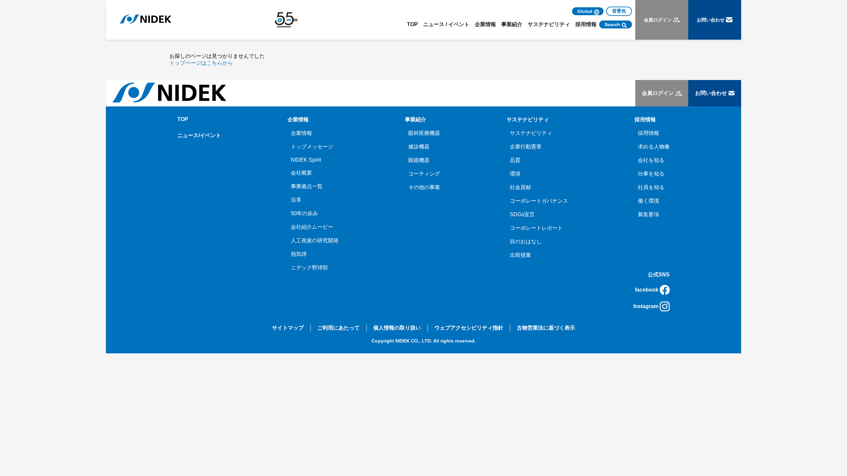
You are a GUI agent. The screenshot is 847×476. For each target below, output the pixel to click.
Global (584, 11)
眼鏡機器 (418, 160)
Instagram (645, 306)
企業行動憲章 (526, 146)
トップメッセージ (312, 146)
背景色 (619, 11)
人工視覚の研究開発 (314, 240)
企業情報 (301, 133)
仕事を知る (651, 174)
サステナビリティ (531, 133)
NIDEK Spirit (306, 160)
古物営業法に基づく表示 (546, 328)
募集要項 (648, 214)
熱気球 (299, 254)
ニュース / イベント (446, 24)
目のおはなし (526, 241)
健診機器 (418, 146)
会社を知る (651, 160)
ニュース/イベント (199, 135)
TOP (412, 24)
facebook (646, 290)
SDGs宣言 (522, 214)
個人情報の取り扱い (397, 328)
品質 (515, 160)
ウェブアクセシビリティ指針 (468, 328)
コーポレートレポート (536, 228)
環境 (515, 174)
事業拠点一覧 (307, 186)
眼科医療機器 (424, 133)
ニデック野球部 (309, 267)
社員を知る (651, 187)
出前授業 (520, 255)
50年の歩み (304, 213)
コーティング (424, 174)
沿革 (296, 200)
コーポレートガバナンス (539, 201)
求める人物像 (654, 146)
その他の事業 (424, 187)
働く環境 (648, 201)
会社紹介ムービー (312, 227)
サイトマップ (288, 328)
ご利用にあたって (338, 328)
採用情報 (648, 133)
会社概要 (301, 173)
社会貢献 (520, 187)
